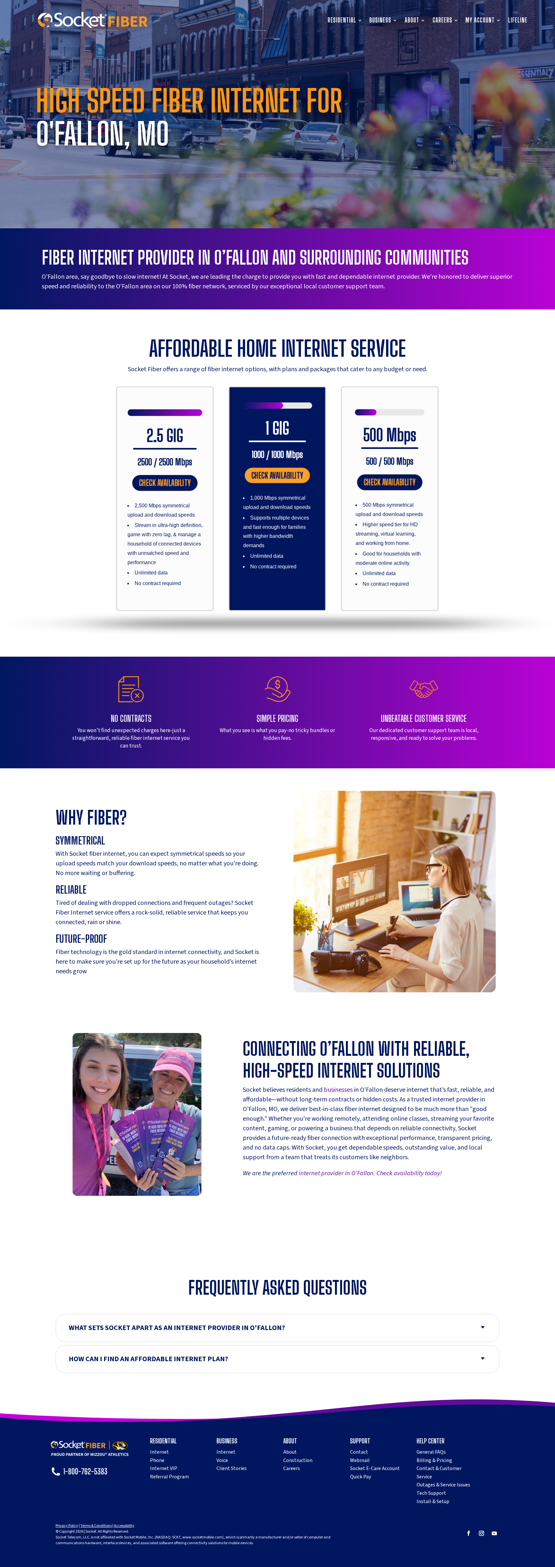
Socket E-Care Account (375, 1468)
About (412, 21)
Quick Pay (360, 1476)
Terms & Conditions (96, 1525)
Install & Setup (433, 1501)
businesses (338, 1089)
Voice (222, 1460)
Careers (442, 21)
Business (380, 21)
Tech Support (431, 1493)
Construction (298, 1460)
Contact (359, 1452)
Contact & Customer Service (439, 1472)
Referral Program (169, 1476)
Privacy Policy (67, 1525)
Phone (157, 1460)
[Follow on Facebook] (468, 1533)
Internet (159, 1452)
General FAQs (431, 1452)
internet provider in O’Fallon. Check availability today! (369, 1173)
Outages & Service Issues (443, 1484)
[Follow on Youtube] (494, 1533)
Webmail (360, 1460)
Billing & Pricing (434, 1460)
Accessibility (124, 1525)
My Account (480, 21)
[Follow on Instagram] (481, 1533)
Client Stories (231, 1468)
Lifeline (517, 21)
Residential (342, 21)
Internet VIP (163, 1468)
